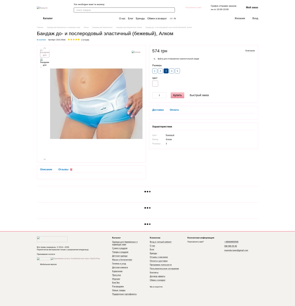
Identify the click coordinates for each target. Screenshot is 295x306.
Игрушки (116, 279)
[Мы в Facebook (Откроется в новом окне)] (116, 4)
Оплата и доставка (158, 261)
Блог (130, 18)
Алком (169, 139)
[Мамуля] (52, 239)
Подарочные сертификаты (124, 294)
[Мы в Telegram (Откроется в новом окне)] (112, 4)
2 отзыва (85, 40)
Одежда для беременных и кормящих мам (125, 243)
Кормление (117, 271)
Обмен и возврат (157, 18)
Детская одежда (119, 256)
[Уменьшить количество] (154, 95)
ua (171, 18)
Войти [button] (160, 59)
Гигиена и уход (119, 263)
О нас (122, 18)
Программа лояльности (161, 265)
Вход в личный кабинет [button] (161, 242)
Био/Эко (116, 282)
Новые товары (118, 290)
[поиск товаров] (172, 10)
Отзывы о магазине (159, 257)
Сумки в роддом (119, 248)
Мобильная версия (48, 264)
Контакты (154, 272)
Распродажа (118, 286)
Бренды (140, 18)
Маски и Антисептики (122, 260)
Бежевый (170, 135)
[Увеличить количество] (164, 95)
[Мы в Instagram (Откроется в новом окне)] (123, 4)
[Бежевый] (155, 83)
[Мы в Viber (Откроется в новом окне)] (109, 4)
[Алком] (136, 52)
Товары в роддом (120, 252)
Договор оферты (157, 276)
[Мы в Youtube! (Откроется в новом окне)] (120, 4)
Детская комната (120, 267)
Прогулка (116, 275)
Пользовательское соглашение (164, 268)
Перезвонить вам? (193, 7)
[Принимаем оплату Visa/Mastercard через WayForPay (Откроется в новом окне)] (75, 258)
